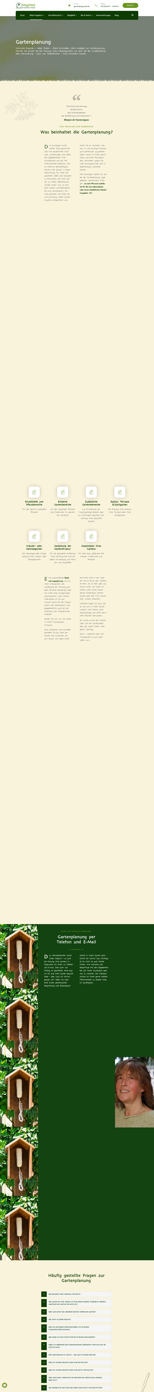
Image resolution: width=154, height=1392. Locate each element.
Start (22, 15)
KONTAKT (130, 5)
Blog (117, 15)
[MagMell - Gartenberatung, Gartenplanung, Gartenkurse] (26, 5)
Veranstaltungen (103, 15)
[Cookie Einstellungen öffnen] (4, 1387)
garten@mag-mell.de (82, 6)
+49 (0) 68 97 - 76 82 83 (109, 6)
